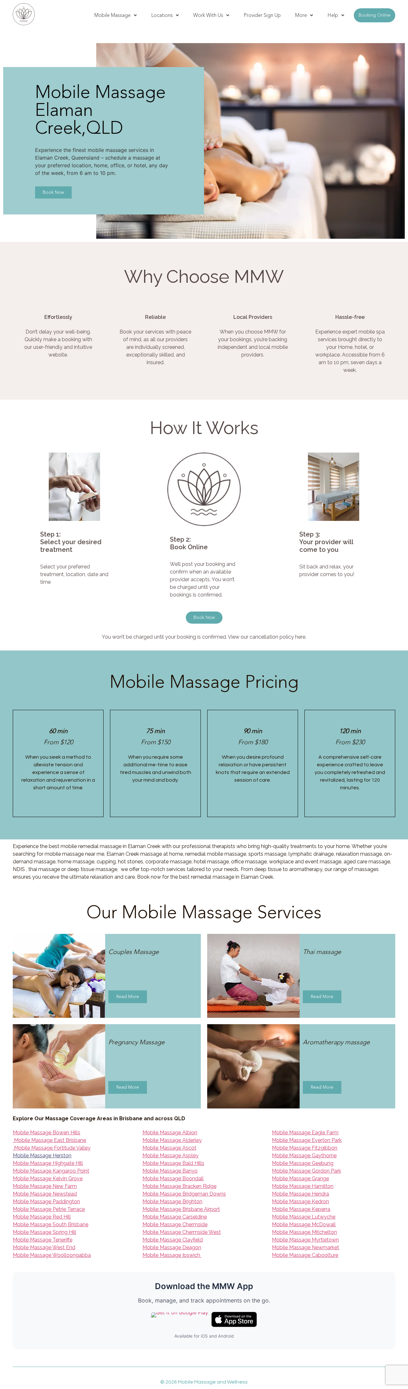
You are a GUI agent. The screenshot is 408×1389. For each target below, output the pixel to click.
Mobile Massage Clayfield (172, 1240)
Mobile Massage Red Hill (42, 1217)
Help (332, 15)
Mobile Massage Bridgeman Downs (184, 1194)
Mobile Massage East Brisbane (49, 1140)
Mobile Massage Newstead (45, 1194)
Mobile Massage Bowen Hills (46, 1133)
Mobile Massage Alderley (172, 1140)
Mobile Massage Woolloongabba (52, 1255)
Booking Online (374, 15)
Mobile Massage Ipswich (171, 1255)
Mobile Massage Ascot (169, 1148)
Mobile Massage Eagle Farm (305, 1133)
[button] (116, 15)
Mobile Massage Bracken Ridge (179, 1186)
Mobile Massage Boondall (173, 1178)
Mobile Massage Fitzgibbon (304, 1148)
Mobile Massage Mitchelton (304, 1232)
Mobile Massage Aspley (170, 1155)
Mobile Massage (112, 15)
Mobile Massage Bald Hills (173, 1163)
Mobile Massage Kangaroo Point (51, 1171)
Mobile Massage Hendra (300, 1194)
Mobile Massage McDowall (304, 1224)
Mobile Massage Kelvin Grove (48, 1178)
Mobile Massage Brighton (172, 1201)
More (301, 15)
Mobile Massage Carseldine (174, 1217)
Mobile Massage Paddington (46, 1201)
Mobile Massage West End (44, 1247)
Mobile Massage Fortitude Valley (52, 1148)
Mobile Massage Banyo (170, 1171)
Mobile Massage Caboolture (305, 1255)
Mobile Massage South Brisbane (50, 1224)
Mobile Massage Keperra (301, 1209)
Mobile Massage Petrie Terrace (49, 1209)
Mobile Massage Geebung (302, 1163)
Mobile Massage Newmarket (305, 1247)
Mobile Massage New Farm (45, 1186)
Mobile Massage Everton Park (307, 1140)
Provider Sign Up (262, 15)
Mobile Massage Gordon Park (306, 1171)
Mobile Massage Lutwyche (303, 1217)
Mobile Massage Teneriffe (42, 1240)
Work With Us (208, 15)
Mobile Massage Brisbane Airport (181, 1209)
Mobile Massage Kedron (300, 1201)
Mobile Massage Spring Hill (44, 1232)
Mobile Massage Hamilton (302, 1186)
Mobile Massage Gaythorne (304, 1155)
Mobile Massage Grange (300, 1178)
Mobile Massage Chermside (175, 1224)
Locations (162, 15)
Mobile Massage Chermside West (181, 1232)
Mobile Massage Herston (42, 1155)
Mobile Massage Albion (169, 1133)
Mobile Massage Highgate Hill (48, 1163)
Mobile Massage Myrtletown (305, 1240)
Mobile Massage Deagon (171, 1247)
